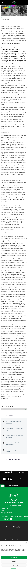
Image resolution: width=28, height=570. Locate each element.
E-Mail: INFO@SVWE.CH (7, 514)
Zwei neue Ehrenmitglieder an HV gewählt (13, 450)
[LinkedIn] (10, 406)
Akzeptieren (14, 557)
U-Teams (3, 17)
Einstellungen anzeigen (14, 565)
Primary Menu (25, 2)
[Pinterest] (6, 406)
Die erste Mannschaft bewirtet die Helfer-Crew (13, 422)
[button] (26, 543)
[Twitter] (4, 406)
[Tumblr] (8, 406)
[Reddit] (12, 406)
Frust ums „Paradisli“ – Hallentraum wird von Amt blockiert (15, 443)
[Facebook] (2, 406)
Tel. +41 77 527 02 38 (6, 512)
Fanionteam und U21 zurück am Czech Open (14, 429)
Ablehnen (14, 561)
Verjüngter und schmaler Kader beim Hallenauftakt (14, 436)
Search (25, 409)
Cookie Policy (13, 568)
